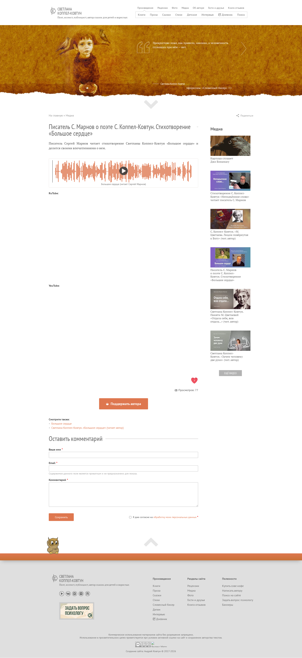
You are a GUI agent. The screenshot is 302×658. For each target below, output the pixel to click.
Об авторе (198, 7)
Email (52, 463)
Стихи (178, 14)
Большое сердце (61, 423)
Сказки (166, 14)
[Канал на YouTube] (61, 593)
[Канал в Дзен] (81, 593)
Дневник (227, 14)
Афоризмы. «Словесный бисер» (206, 88)
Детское (192, 14)
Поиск (241, 14)
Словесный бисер (163, 604)
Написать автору (232, 590)
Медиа (185, 7)
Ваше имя (55, 449)
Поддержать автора (125, 404)
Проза (154, 14)
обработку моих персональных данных (174, 517)
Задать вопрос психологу (237, 600)
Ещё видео (230, 373)
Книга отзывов (236, 7)
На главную (56, 115)
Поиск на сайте (231, 595)
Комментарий (57, 480)
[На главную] (53, 11)
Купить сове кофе (233, 586)
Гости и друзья (216, 7)
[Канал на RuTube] (87, 593)
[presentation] (243, 48)
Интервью (208, 14)
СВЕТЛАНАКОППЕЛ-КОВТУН (69, 11)
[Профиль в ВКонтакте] (68, 593)
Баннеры (227, 604)
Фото (175, 7)
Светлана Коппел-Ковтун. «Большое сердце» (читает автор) (87, 427)
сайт (183, 637)
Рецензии (162, 7)
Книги (141, 14)
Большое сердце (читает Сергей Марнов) (123, 184)
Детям (156, 609)
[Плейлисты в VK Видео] (74, 593)
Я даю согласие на (164, 517)
